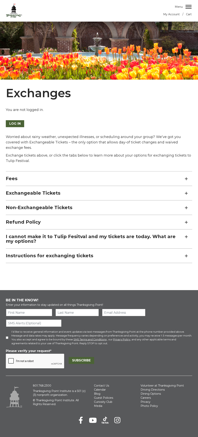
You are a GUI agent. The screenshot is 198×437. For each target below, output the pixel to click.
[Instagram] (117, 420)
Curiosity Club (103, 402)
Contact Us (101, 385)
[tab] (99, 178)
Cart (189, 14)
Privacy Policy (121, 339)
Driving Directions (153, 389)
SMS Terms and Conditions (90, 339)
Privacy (145, 402)
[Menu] (188, 7)
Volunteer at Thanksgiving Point (162, 385)
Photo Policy (149, 406)
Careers (146, 398)
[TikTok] (105, 420)
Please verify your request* (28, 351)
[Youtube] (93, 420)
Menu (179, 7)
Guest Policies (103, 398)
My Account (171, 14)
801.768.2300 (42, 385)
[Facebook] (80, 420)
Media (98, 406)
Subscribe (81, 360)
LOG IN (15, 123)
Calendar (100, 389)
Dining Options (151, 393)
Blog (97, 393)
